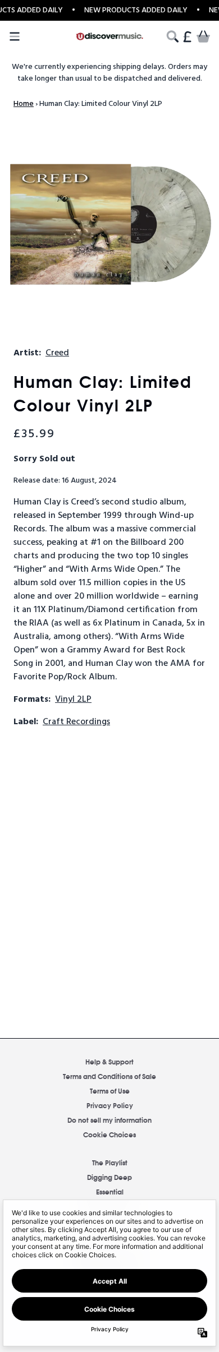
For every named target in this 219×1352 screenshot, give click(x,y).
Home (23, 104)
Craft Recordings (76, 722)
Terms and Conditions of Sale (109, 1076)
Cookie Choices (109, 1134)
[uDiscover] (109, 37)
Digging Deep (109, 1177)
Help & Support (109, 1061)
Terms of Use (110, 1090)
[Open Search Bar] (172, 36)
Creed (57, 353)
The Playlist (109, 1162)
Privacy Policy (109, 1105)
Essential (110, 1191)
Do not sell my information (109, 1119)
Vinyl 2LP (73, 699)
